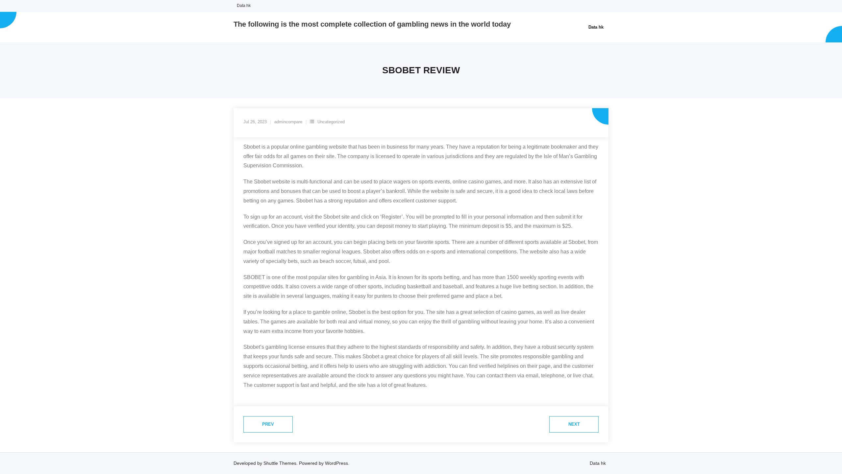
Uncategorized (331, 121)
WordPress (336, 463)
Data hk (244, 5)
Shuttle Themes (279, 463)
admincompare (288, 121)
